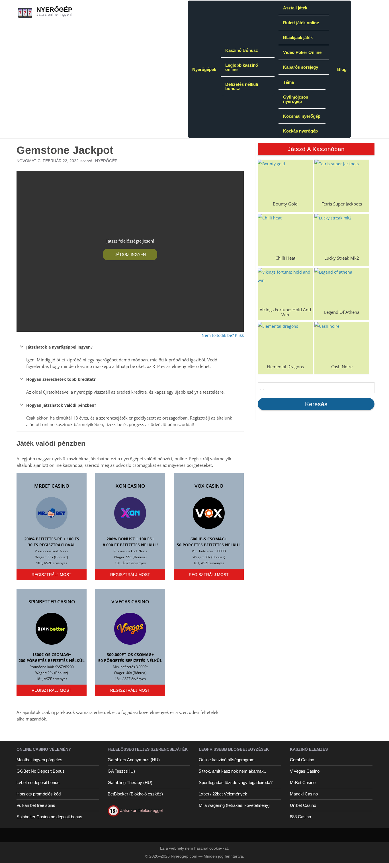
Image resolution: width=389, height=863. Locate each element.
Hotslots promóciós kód (39, 793)
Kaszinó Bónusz (241, 50)
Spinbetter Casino (51, 601)
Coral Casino (302, 759)
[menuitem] (204, 69)
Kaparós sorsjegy (300, 67)
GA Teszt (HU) (121, 771)
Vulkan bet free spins (36, 805)
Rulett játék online (301, 22)
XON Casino (130, 486)
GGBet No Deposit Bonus (41, 771)
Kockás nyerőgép (300, 131)
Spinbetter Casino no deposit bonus (49, 816)
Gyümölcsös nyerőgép (295, 99)
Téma (288, 82)
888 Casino (300, 816)
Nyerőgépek (204, 69)
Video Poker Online (302, 52)
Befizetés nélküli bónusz (241, 86)
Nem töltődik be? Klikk (223, 335)
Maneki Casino (304, 793)
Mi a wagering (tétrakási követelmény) (234, 805)
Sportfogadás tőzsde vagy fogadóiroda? (236, 782)
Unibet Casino (303, 805)
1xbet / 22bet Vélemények (223, 793)
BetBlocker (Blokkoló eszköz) (135, 793)
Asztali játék (295, 7)
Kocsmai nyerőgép (301, 116)
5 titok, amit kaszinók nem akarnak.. (232, 771)
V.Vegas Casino (130, 601)
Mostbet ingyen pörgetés (39, 759)
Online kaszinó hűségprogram (227, 759)
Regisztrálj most (51, 574)
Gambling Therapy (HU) (130, 782)
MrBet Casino (51, 486)
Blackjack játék (298, 37)
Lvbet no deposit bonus (38, 782)
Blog (342, 69)
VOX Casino (209, 486)
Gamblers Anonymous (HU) (134, 759)
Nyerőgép (54, 9)
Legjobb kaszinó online (241, 67)
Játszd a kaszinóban (316, 149)
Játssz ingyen (130, 254)
